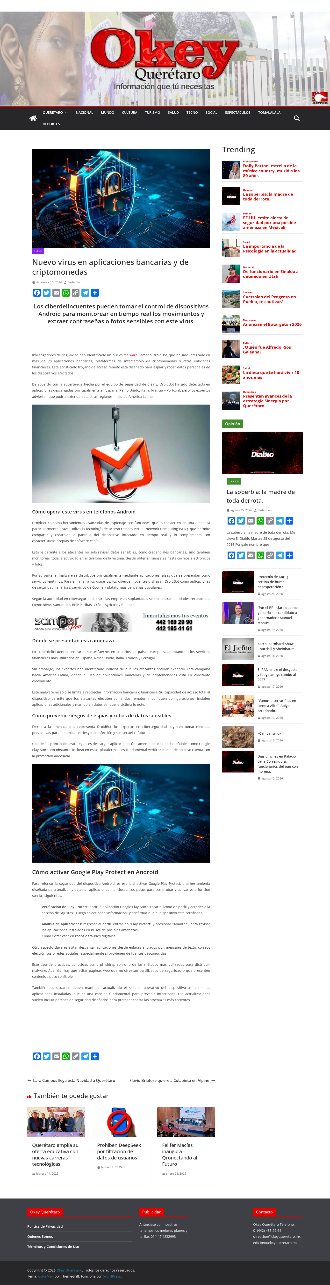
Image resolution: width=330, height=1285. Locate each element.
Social (211, 112)
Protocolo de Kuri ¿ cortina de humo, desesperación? (273, 581)
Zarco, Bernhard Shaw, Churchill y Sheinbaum (276, 646)
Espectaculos (238, 112)
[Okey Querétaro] (165, 15)
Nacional (84, 112)
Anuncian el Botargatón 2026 (272, 324)
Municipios (249, 320)
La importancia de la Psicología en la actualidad (270, 248)
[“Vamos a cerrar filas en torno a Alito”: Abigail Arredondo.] (238, 709)
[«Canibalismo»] (238, 737)
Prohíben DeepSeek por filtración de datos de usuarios (119, 1151)
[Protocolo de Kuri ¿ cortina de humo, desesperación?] (238, 585)
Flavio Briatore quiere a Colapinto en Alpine (169, 1080)
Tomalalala (269, 112)
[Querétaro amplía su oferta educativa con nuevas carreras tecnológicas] (56, 1110)
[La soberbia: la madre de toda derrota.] (262, 453)
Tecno (192, 112)
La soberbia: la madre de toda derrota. (268, 196)
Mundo (107, 112)
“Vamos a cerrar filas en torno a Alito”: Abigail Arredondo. (277, 705)
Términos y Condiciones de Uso (53, 1246)
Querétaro (53, 112)
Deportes (51, 124)
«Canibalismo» (269, 733)
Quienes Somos (40, 1236)
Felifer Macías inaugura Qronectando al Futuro (179, 1154)
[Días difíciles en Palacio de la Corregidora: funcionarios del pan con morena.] (238, 767)
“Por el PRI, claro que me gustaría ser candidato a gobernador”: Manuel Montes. (278, 615)
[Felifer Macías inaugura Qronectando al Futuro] (186, 1110)
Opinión (248, 190)
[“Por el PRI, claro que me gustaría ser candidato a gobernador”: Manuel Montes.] (238, 618)
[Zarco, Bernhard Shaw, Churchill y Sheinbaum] (238, 649)
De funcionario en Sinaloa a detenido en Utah (271, 274)
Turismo (152, 112)
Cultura (129, 112)
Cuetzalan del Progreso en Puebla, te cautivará (269, 299)
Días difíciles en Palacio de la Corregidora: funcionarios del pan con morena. (278, 764)
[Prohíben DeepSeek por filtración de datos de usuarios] (121, 1110)
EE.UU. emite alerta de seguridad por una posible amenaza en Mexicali (269, 222)
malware (130, 355)
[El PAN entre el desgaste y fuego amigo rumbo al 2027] (238, 678)
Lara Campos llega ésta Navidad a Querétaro (74, 1080)
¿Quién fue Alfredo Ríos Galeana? (267, 349)
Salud (173, 112)
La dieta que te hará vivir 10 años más (271, 375)
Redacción (74, 282)
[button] (65, 112)
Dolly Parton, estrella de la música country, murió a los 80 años (271, 170)
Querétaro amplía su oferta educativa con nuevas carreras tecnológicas (55, 1154)
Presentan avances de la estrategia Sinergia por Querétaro (267, 401)
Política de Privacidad (45, 1226)
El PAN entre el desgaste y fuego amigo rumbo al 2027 (277, 674)
